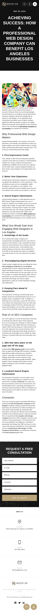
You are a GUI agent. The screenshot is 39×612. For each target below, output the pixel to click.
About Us (19, 511)
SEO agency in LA (18, 349)
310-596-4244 (34, 607)
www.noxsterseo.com (12, 432)
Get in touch (19, 498)
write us (26, 607)
